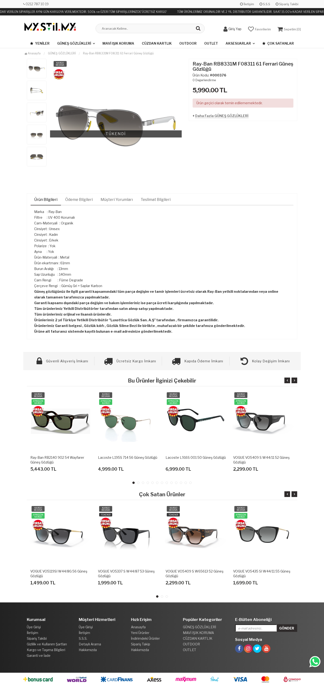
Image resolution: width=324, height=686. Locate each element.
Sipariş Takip (140, 644)
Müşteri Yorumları (117, 199)
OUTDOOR (188, 43)
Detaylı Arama (90, 644)
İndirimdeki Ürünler (145, 638)
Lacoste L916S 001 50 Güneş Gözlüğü (196, 457)
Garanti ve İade (39, 655)
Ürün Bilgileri (45, 199)
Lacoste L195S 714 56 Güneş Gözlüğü (127, 457)
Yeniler (42, 43)
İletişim (248, 4)
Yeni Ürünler (140, 633)
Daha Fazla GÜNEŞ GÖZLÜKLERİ (221, 116)
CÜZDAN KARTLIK (157, 43)
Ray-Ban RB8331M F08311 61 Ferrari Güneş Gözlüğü (118, 53)
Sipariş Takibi (288, 4)
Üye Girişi (34, 627)
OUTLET (211, 43)
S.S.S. (83, 638)
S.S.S (266, 4)
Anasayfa (34, 53)
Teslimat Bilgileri (156, 199)
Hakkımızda (88, 650)
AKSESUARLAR (238, 43)
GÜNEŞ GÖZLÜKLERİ (74, 43)
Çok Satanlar (280, 43)
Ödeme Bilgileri (79, 199)
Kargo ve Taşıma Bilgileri (46, 650)
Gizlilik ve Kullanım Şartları (47, 644)
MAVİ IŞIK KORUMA (118, 43)
